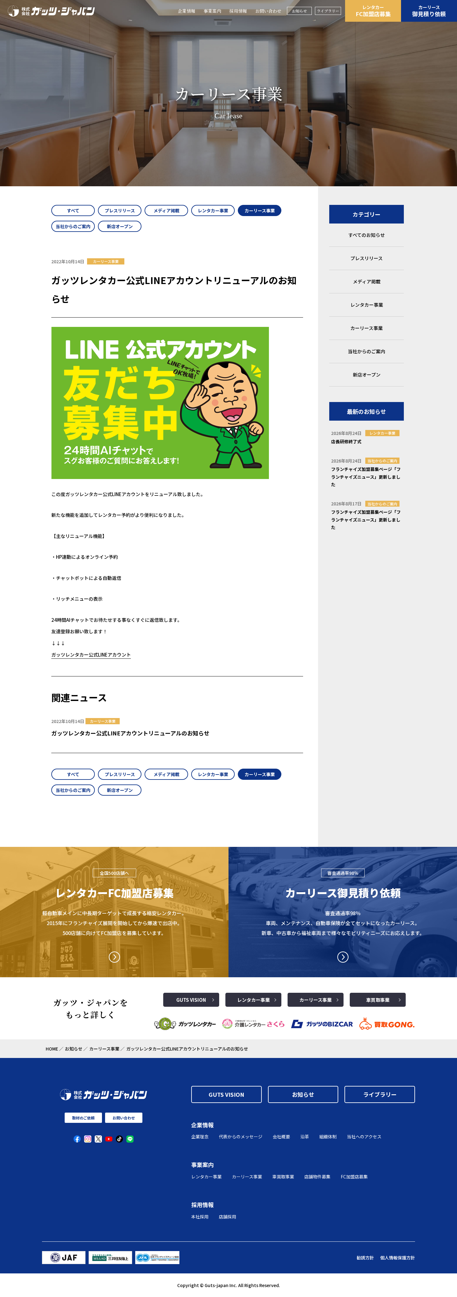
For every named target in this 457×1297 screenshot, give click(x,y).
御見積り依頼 (429, 11)
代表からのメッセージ (240, 1136)
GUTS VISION (191, 999)
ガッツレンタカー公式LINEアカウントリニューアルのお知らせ (130, 733)
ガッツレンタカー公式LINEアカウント (91, 654)
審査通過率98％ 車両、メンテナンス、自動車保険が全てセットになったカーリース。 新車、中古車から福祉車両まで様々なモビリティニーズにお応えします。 (342, 923)
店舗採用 (227, 1216)
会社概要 (281, 1136)
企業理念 (200, 1136)
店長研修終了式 (346, 441)
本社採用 (200, 1216)
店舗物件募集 (317, 1176)
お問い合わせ (268, 11)
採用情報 (238, 11)
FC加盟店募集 (373, 11)
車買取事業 (378, 999)
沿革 (304, 1136)
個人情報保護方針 (397, 1257)
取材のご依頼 (83, 1117)
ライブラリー (328, 10)
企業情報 (186, 11)
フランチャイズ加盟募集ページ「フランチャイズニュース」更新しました (366, 476)
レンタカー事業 (253, 999)
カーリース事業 (315, 999)
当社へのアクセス (364, 1136)
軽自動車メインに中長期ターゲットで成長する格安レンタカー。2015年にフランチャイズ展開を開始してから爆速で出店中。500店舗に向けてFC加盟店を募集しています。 (114, 923)
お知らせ (299, 10)
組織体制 (328, 1136)
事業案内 (212, 11)
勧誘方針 (365, 1257)
